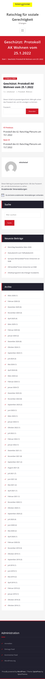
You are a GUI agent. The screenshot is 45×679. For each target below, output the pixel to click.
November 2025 (14, 313)
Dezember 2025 (13, 307)
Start (4, 59)
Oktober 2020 (13, 508)
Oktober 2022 (13, 427)
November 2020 (14, 502)
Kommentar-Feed (11, 655)
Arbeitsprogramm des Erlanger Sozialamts (23, 273)
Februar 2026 (13, 301)
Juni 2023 (11, 410)
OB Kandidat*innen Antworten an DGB (22, 267)
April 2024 (11, 370)
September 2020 (14, 513)
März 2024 (11, 376)
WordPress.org (10, 661)
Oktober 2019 (13, 554)
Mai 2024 (11, 364)
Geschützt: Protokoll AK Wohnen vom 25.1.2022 (25, 59)
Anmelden (8, 643)
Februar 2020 (13, 542)
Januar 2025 (12, 336)
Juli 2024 (11, 359)
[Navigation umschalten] (23, 30)
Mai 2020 (11, 531)
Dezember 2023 (13, 393)
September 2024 (14, 353)
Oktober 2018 (13, 600)
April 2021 (11, 491)
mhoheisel (11, 92)
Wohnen (29, 92)
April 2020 (11, 536)
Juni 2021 (11, 479)
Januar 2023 (12, 422)
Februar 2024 (13, 381)
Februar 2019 (13, 588)
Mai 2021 (11, 485)
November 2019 (14, 548)
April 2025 (11, 318)
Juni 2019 (11, 571)
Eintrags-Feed (9, 649)
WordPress (21, 671)
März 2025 (11, 324)
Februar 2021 (13, 496)
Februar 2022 (13, 439)
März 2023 (11, 416)
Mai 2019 (11, 577)
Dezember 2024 (13, 341)
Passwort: (7, 107)
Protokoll (21, 92)
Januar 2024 (12, 387)
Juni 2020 (11, 525)
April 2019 (11, 582)
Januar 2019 (12, 594)
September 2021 (14, 462)
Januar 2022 (12, 445)
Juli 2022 (11, 433)
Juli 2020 (11, 519)
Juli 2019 (11, 565)
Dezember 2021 (13, 450)
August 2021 (12, 468)
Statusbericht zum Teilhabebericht (20, 253)
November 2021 (14, 456)
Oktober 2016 (13, 605)
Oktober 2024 (13, 347)
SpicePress (37, 671)
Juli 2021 (11, 473)
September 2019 (14, 559)
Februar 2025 (13, 330)
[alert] (22, 195)
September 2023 (14, 404)
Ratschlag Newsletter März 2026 (19, 247)
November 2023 (14, 399)
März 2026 (11, 295)
